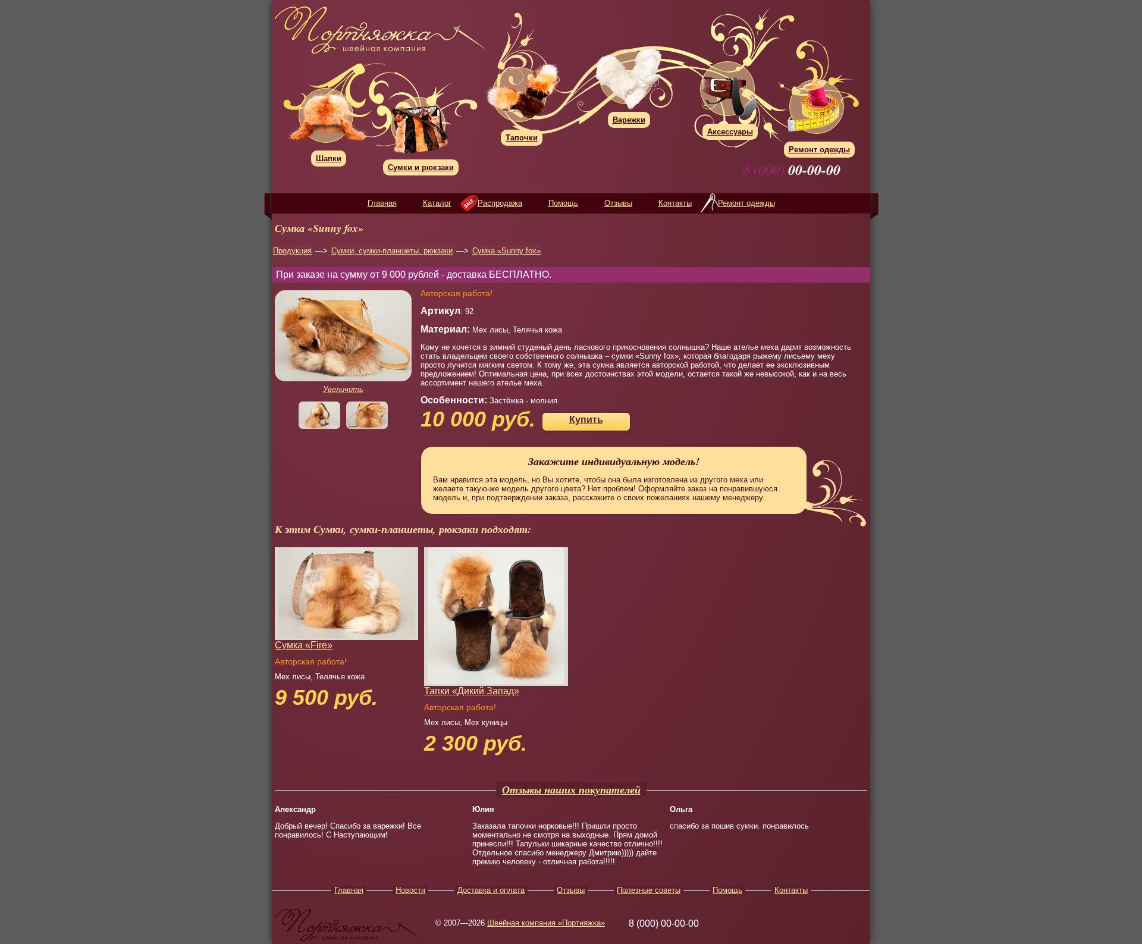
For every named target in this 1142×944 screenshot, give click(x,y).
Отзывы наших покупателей (571, 789)
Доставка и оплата (491, 890)
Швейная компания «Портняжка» (546, 922)
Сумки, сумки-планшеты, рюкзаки (392, 250)
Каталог (437, 203)
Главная (382, 203)
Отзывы (618, 203)
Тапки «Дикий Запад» (471, 691)
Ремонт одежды (746, 203)
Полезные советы (648, 890)
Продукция (292, 250)
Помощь (563, 203)
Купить (586, 420)
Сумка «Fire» (303, 645)
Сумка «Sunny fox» (506, 250)
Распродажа (500, 203)
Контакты (675, 203)
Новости (410, 890)
